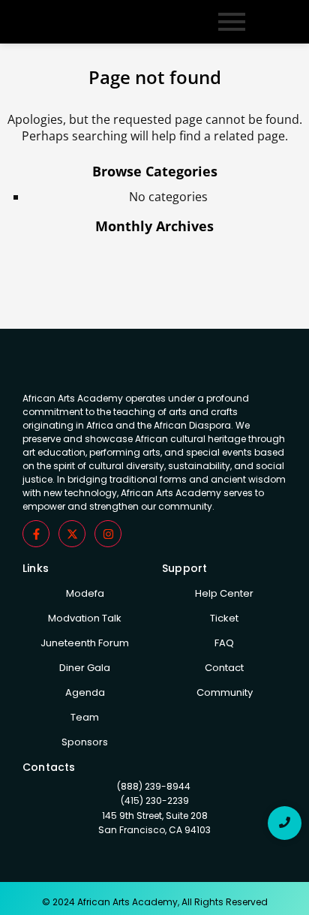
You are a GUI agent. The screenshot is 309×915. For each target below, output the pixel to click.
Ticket (224, 618)
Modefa (85, 593)
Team (84, 717)
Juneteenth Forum (84, 643)
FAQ (224, 643)
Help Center (224, 593)
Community (224, 692)
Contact (224, 668)
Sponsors (85, 742)
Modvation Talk (85, 618)
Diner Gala (84, 668)
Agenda (85, 692)
